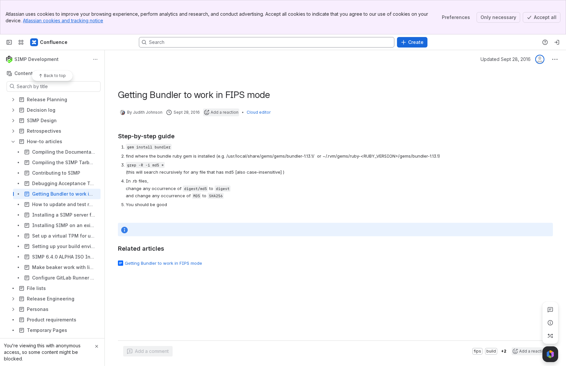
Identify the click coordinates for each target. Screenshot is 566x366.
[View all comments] (550, 309)
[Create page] (550, 336)
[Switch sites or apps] (21, 42)
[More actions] (95, 59)
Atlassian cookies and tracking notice (63, 20)
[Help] (545, 42)
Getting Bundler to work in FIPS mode (163, 263)
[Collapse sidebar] (9, 42)
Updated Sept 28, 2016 (506, 59)
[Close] (97, 346)
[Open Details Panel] (550, 323)
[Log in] (557, 42)
